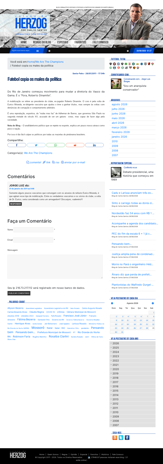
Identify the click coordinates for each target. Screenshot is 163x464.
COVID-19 (50, 312)
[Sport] (134, 67)
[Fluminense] (152, 63)
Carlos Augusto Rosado (92, 308)
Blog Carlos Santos (31, 25)
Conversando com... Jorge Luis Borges (137, 80)
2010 (115, 141)
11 (128, 320)
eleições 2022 (27, 316)
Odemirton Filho (73, 328)
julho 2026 (118, 108)
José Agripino (64, 324)
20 (141, 324)
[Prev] (112, 303)
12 (135, 320)
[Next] (153, 303)
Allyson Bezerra (15, 308)
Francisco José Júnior (75, 315)
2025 (116, 347)
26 (135, 328)
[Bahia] (118, 63)
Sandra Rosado (77, 337)
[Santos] (126, 67)
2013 (115, 399)
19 (135, 324)
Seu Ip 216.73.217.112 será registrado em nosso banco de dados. (46, 287)
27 (141, 328)
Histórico (105, 454)
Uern (87, 337)
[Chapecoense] (126, 63)
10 (122, 320)
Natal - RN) (60, 328)
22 (153, 324)
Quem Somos (53, 454)
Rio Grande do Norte (89, 332)
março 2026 (119, 127)
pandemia (85, 328)
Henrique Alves (22, 323)
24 (122, 328)
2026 (116, 343)
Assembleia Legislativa (34, 308)
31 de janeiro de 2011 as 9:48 (21, 189)
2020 (116, 369)
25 (128, 328)
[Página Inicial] (18, 454)
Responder (15, 204)
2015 (115, 390)
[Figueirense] (145, 63)
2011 (115, 407)
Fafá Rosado (56, 316)
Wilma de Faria (97, 337)
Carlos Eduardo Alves (17, 312)
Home (24, 42)
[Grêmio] (114, 67)
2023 (116, 356)
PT (74, 332)
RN (9, 336)
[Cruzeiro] (141, 63)
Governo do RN (58, 320)
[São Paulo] (130, 67)
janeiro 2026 (119, 136)
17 (122, 324)
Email (10, 240)
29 (153, 328)
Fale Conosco (100, 42)
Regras (64, 454)
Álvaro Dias (11, 339)
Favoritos (80, 42)
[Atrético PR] (114, 63)
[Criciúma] (137, 63)
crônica (60, 312)
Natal (49, 328)
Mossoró (38, 328)
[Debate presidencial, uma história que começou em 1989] (116, 172)
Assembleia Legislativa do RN (56, 308)
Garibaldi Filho (44, 320)
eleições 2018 (13, 316)
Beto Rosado (75, 308)
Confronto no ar (130, 167)
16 (116, 324)
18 (128, 324)
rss (57, 162)
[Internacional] (118, 67)
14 (147, 320)
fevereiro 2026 (121, 132)
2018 (115, 377)
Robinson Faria (21, 336)
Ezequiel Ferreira (42, 316)
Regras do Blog (42, 42)
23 (116, 328)
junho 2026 (118, 113)
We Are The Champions (49, 61)
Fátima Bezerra (26, 319)
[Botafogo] (122, 63)
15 (153, 320)
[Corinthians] (129, 63)
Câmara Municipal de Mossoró (81, 312)
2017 (115, 382)
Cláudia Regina (36, 312)
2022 (116, 360)
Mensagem (12, 250)
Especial (83, 454)
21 (147, 324)
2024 (116, 352)
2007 (115, 155)
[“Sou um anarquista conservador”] (116, 84)
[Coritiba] (133, 63)
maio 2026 (118, 118)
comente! (35, 162)
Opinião (74, 454)
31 (122, 332)
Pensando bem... (25, 332)
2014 (115, 395)
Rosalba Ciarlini (59, 336)
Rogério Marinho (39, 337)
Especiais (62, 42)
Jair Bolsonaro (50, 324)
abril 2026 (118, 122)
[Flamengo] (149, 63)
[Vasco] (138, 67)
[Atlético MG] (110, 63)
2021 (115, 364)
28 (147, 328)
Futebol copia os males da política (34, 79)
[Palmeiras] (122, 67)
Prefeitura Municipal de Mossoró (54, 332)
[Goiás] (110, 67)
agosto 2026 (119, 104)
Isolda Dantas (37, 324)
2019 (115, 373)
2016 (115, 386)
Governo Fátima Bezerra (75, 320)
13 (141, 320)
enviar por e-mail (74, 162)
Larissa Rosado (79, 323)
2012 (115, 403)
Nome (10, 229)
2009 (115, 145)
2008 (115, 150)
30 (116, 332)
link (48, 162)
